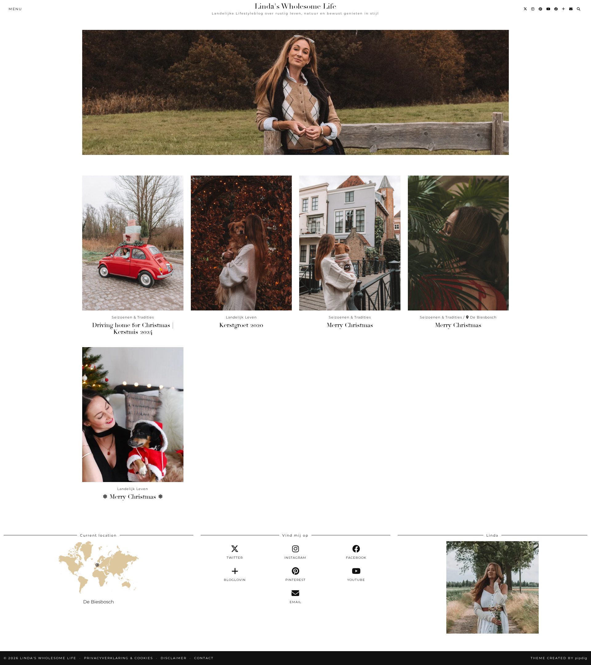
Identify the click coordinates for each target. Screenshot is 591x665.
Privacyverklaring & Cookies (118, 658)
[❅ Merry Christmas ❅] (132, 414)
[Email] (571, 9)
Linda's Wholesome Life (295, 6)
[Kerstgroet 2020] (241, 243)
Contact (204, 658)
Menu (15, 9)
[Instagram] (533, 9)
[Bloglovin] (563, 9)
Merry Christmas (350, 325)
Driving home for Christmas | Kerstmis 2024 (132, 328)
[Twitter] (526, 9)
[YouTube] (548, 9)
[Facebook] (556, 9)
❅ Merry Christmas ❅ (133, 497)
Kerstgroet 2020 (241, 325)
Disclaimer (174, 658)
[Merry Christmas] (349, 243)
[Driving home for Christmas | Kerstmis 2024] (132, 243)
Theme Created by (559, 658)
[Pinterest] (541, 9)
